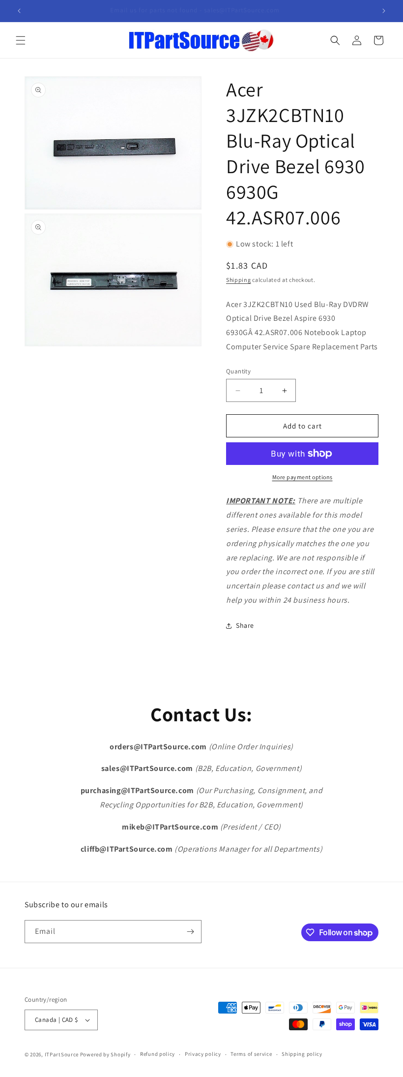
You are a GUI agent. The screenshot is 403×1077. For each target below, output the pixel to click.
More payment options (302, 477)
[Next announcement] (384, 11)
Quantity (238, 371)
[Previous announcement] (19, 11)
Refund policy (157, 1053)
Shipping (238, 279)
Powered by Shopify (105, 1054)
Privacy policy (203, 1053)
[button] (20, 40)
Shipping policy (302, 1053)
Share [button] (245, 625)
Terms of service (251, 1053)
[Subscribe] (190, 931)
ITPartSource (62, 1054)
